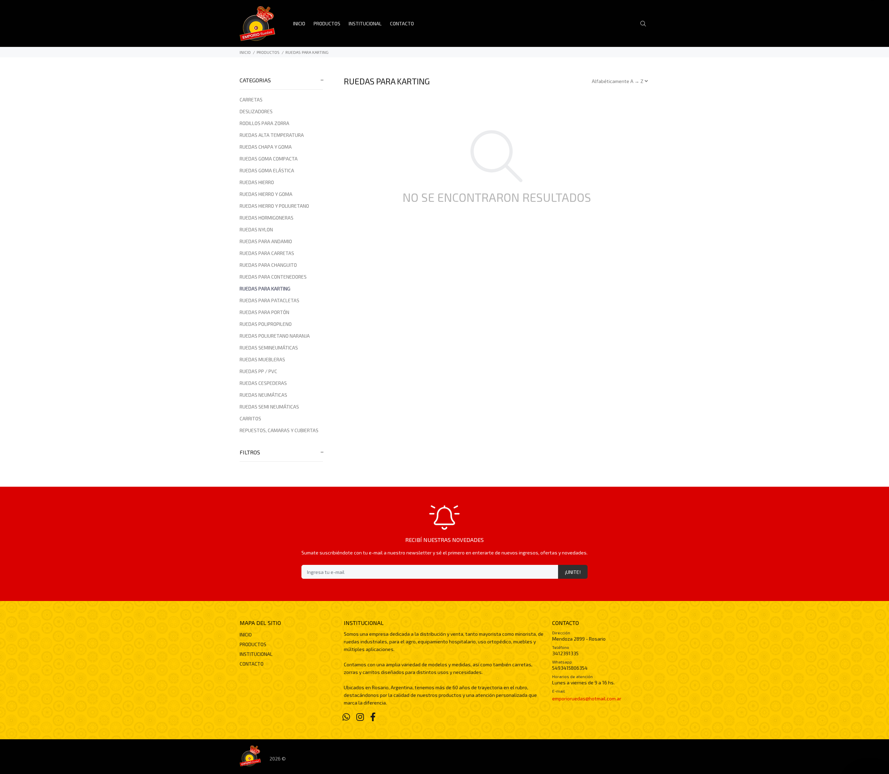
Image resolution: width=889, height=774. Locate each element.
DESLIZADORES (256, 111)
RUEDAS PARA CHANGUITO (268, 265)
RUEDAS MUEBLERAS (262, 359)
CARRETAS (251, 99)
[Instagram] (360, 716)
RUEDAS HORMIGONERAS (266, 218)
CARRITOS (250, 418)
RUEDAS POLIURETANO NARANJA (275, 336)
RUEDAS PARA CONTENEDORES (273, 277)
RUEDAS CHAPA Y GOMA (266, 147)
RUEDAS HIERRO (257, 182)
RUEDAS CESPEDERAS (263, 383)
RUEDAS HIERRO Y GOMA (266, 194)
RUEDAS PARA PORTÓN (264, 312)
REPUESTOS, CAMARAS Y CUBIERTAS (279, 430)
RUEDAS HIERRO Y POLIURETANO (274, 206)
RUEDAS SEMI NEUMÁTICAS (269, 407)
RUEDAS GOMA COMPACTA (269, 159)
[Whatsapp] (346, 716)
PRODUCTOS (268, 52)
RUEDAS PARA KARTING (307, 52)
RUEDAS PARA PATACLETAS (269, 300)
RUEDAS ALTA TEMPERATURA (272, 135)
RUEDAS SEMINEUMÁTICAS (269, 348)
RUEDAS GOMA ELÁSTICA (267, 170)
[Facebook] (373, 716)
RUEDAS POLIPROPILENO (266, 324)
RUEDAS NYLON (256, 229)
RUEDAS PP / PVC (258, 371)
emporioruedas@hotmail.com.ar (586, 698)
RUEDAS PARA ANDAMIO (266, 241)
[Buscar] (644, 23)
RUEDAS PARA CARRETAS (267, 253)
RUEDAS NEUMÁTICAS (263, 395)
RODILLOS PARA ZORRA (264, 123)
